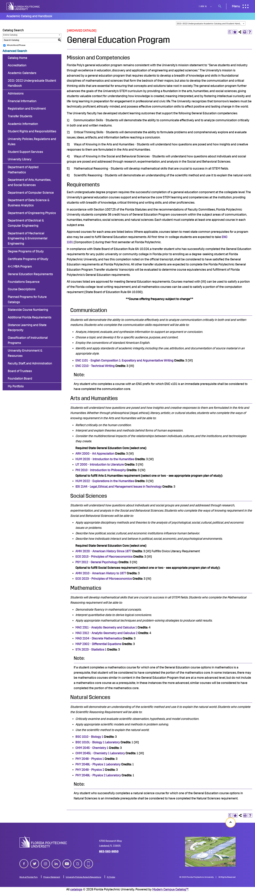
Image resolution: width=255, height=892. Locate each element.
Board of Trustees (20, 371)
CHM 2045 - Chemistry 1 (91, 747)
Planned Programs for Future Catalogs (27, 299)
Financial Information (22, 101)
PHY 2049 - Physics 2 (89, 769)
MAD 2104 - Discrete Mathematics (98, 638)
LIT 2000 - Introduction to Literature (99, 464)
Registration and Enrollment (27, 108)
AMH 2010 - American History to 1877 (100, 573)
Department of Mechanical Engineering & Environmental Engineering (27, 238)
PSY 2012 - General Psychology (96, 562)
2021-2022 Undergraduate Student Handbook (32, 83)
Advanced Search (15, 50)
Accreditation (17, 65)
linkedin (56, 860)
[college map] (210, 852)
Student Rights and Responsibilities (32, 131)
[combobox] (210, 23)
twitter (34, 860)
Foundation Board (20, 378)
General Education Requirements (30, 274)
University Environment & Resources (25, 353)
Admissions (16, 93)
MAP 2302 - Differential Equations (98, 644)
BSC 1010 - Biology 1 (89, 736)
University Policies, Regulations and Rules (32, 141)
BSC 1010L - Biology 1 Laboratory (97, 742)
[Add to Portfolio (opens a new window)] (235, 32)
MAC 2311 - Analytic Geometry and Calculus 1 (106, 627)
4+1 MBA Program (20, 266)
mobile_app (88, 860)
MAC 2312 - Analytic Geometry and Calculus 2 (106, 633)
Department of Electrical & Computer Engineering (26, 223)
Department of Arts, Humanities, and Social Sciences (29, 182)
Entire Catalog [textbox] (10, 35)
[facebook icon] (23, 863)
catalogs (76, 889)
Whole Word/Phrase (16, 45)
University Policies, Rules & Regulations (83, 877)
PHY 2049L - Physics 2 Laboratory (98, 775)
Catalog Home (17, 57)
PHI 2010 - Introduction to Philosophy (100, 470)
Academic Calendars (22, 73)
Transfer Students (20, 116)
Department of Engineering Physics (32, 213)
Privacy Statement (51, 877)
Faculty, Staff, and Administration (30, 363)
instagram (45, 860)
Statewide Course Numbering (28, 309)
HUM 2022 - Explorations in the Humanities (104, 481)
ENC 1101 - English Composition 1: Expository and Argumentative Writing (124, 360)
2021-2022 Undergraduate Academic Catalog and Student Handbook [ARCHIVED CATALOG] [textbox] (211, 23)
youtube (66, 860)
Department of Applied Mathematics (23, 170)
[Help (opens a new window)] (250, 32)
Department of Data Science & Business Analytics (28, 203)
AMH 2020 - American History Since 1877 (103, 551)
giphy (77, 860)
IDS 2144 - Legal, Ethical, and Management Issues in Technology (118, 486)
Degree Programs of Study (26, 251)
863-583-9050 (108, 851)
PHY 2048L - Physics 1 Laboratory (98, 764)
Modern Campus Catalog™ (170, 889)
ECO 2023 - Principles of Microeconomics (103, 578)
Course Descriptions (21, 289)
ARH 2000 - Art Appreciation (94, 453)
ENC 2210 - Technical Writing (95, 365)
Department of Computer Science (31, 192)
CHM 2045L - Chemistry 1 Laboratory (100, 753)
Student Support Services (25, 151)
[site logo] (23, 6)
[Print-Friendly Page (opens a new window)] (245, 32)
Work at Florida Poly (28, 877)
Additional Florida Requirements (29, 317)
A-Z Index (111, 877)
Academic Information (23, 123)
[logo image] (43, 842)
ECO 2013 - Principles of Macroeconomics (104, 556)
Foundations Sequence (24, 281)
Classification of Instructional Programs (28, 340)
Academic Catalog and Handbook (29, 16)
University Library (19, 159)
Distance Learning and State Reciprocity (27, 327)
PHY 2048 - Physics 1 (89, 758)
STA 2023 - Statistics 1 (90, 649)
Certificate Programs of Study (28, 259)
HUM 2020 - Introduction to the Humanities (104, 459)
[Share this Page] (240, 32)
